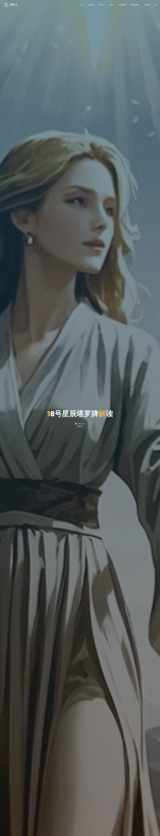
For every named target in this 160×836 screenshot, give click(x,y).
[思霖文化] (6, 5)
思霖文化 (13, 4)
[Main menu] (155, 5)
